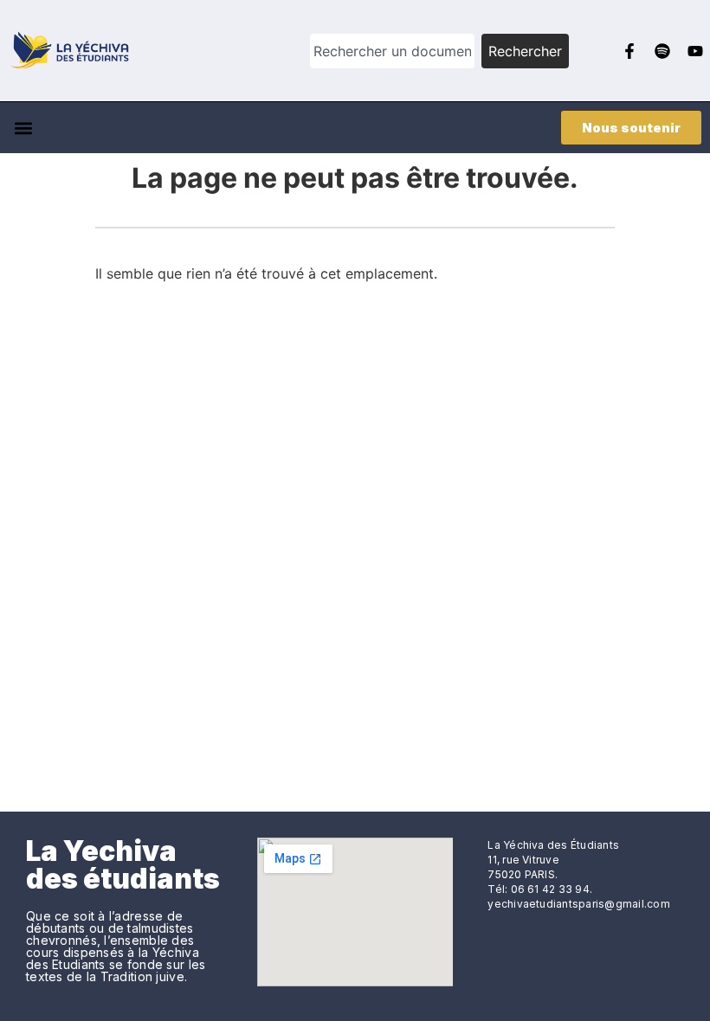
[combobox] (392, 51)
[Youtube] (695, 51)
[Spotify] (662, 51)
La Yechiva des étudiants (123, 865)
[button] (23, 127)
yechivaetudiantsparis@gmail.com (578, 903)
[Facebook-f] (629, 51)
